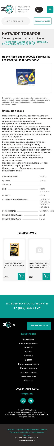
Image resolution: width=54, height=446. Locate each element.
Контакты (28, 380)
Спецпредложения (28, 343)
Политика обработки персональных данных (27, 429)
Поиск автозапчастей (28, 364)
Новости (28, 347)
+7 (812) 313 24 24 (27, 308)
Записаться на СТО (42, 21)
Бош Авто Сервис (28, 372)
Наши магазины (28, 376)
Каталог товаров (28, 368)
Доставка (28, 355)
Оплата (28, 360)
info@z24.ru (27, 393)
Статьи (28, 351)
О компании (28, 339)
